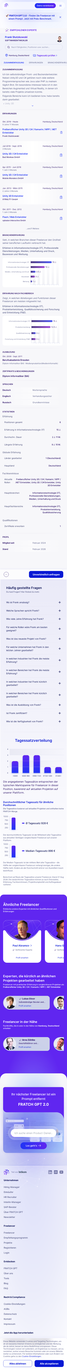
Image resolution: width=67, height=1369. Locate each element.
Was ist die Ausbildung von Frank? (23, 704)
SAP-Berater (10, 1207)
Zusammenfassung (14, 62)
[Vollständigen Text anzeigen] (32, 106)
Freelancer (9, 1232)
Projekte (8, 1242)
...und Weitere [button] (32, 228)
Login (6, 1252)
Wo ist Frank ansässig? (17, 602)
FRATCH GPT (10, 1268)
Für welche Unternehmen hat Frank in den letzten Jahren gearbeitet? (27, 649)
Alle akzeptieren (49, 1363)
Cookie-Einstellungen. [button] (31, 1356)
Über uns (8, 1273)
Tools (6, 1278)
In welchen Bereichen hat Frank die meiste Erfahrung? (27, 672)
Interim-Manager (12, 1202)
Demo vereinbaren (45, 5)
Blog (6, 1283)
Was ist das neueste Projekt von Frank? (26, 638)
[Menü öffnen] (60, 5)
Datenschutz (10, 1314)
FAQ (6, 1288)
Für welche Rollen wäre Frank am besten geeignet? (26, 629)
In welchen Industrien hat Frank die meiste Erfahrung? (27, 660)
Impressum (9, 1324)
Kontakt (8, 1319)
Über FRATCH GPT (13, 1212)
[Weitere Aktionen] (6, 574)
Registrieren (10, 1247)
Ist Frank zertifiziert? (16, 713)
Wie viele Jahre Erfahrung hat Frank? (25, 619)
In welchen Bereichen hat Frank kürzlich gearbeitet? (26, 695)
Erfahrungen (36, 62)
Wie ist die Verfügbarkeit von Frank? (24, 721)
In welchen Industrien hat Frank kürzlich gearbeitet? (26, 683)
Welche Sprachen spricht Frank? (22, 610)
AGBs (7, 1309)
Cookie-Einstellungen (14, 1304)
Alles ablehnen (17, 1363)
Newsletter (9, 1217)
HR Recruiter (10, 1197)
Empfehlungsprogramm (16, 1237)
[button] (45, 55)
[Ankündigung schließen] (60, 17)
